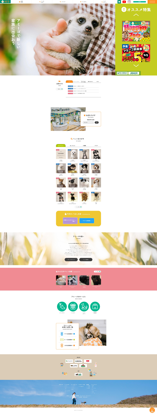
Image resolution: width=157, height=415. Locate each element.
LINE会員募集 (88, 388)
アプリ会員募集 (88, 385)
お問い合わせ (85, 397)
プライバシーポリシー (73, 397)
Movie (92, 389)
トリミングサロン (73, 385)
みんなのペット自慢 (82, 384)
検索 (96, 122)
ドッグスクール (73, 388)
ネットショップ (82, 395)
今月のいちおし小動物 (67, 390)
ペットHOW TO (81, 386)
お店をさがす (61, 384)
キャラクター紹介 (94, 388)
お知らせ (68, 395)
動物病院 (72, 389)
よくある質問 (80, 397)
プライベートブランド (94, 390)
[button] (136, 15)
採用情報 (77, 395)
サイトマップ (88, 395)
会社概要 (93, 385)
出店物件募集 (73, 395)
